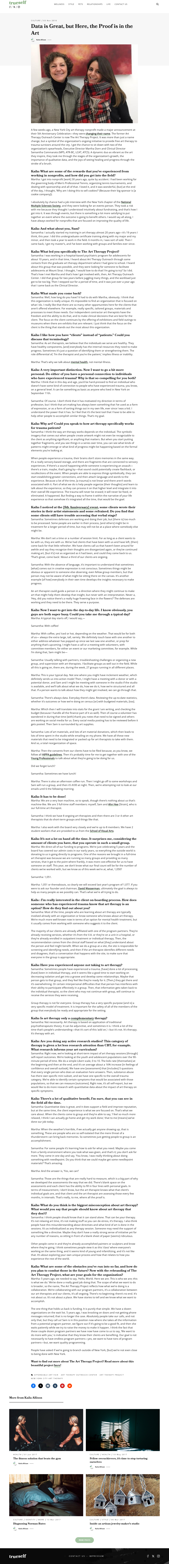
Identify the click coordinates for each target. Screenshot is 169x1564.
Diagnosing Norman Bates (29, 1524)
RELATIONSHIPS (95, 4)
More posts (84, 1540)
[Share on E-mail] (48, 1386)
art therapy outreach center (79, 1375)
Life (109, 4)
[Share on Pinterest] (62, 1386)
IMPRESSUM (96, 1556)
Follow (14, 7)
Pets (80, 4)
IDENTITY (31, 1520)
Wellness (59, 4)
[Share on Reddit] (69, 1386)
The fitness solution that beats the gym (37, 1458)
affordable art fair (46, 1375)
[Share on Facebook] (33, 1386)
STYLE (71, 4)
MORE (41, 1520)
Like (10, 7)
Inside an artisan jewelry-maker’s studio (114, 1524)
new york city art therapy (47, 1378)
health (17, 1454)
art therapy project (112, 1375)
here (57, 1365)
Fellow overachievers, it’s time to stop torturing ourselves (118, 1460)
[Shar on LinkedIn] (55, 1386)
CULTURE (36, 21)
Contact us (121, 4)
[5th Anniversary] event (80, 507)
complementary (82, 1018)
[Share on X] (40, 1386)
